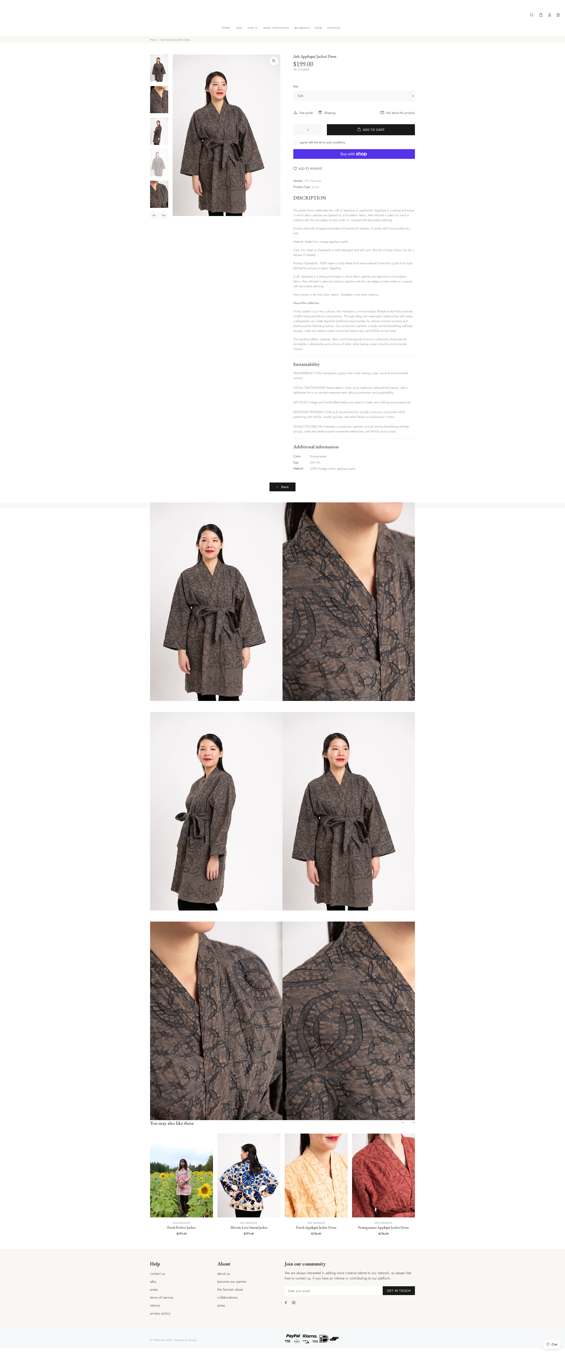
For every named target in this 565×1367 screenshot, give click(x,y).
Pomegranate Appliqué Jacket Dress (383, 1227)
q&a (153, 1281)
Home (153, 40)
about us (223, 1273)
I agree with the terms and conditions (322, 142)
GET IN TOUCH (399, 1290)
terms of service (161, 1297)
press (154, 1289)
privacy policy (160, 1313)
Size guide (306, 113)
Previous (154, 215)
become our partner (232, 1281)
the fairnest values (230, 1289)
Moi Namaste (313, 180)
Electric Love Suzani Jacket (248, 1227)
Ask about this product (400, 113)
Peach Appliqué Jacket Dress (316, 1227)
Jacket (315, 187)
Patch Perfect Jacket (181, 1227)
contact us (157, 1273)
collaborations (227, 1297)
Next (163, 215)
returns (155, 1305)
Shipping (329, 113)
